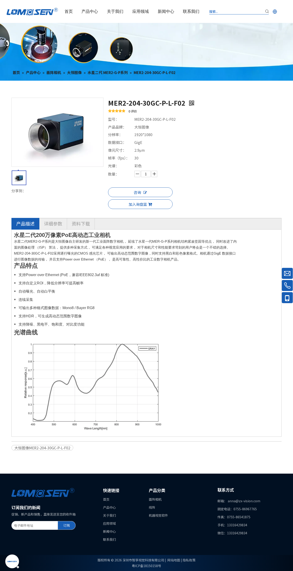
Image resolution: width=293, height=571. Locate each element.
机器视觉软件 (158, 515)
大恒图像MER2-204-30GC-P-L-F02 (42, 447)
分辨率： (115, 134)
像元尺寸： (117, 150)
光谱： (113, 165)
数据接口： (117, 142)
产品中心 (109, 507)
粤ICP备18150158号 (146, 565)
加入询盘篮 (138, 204)
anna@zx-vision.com (244, 501)
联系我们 (109, 539)
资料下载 (81, 223)
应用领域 (109, 523)
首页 (106, 499)
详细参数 (53, 223)
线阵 (152, 507)
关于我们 (109, 515)
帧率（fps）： (119, 158)
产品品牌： (117, 127)
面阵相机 (155, 499)
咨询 (137, 192)
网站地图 (173, 560)
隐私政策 (189, 560)
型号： (113, 119)
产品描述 (25, 223)
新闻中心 (109, 531)
